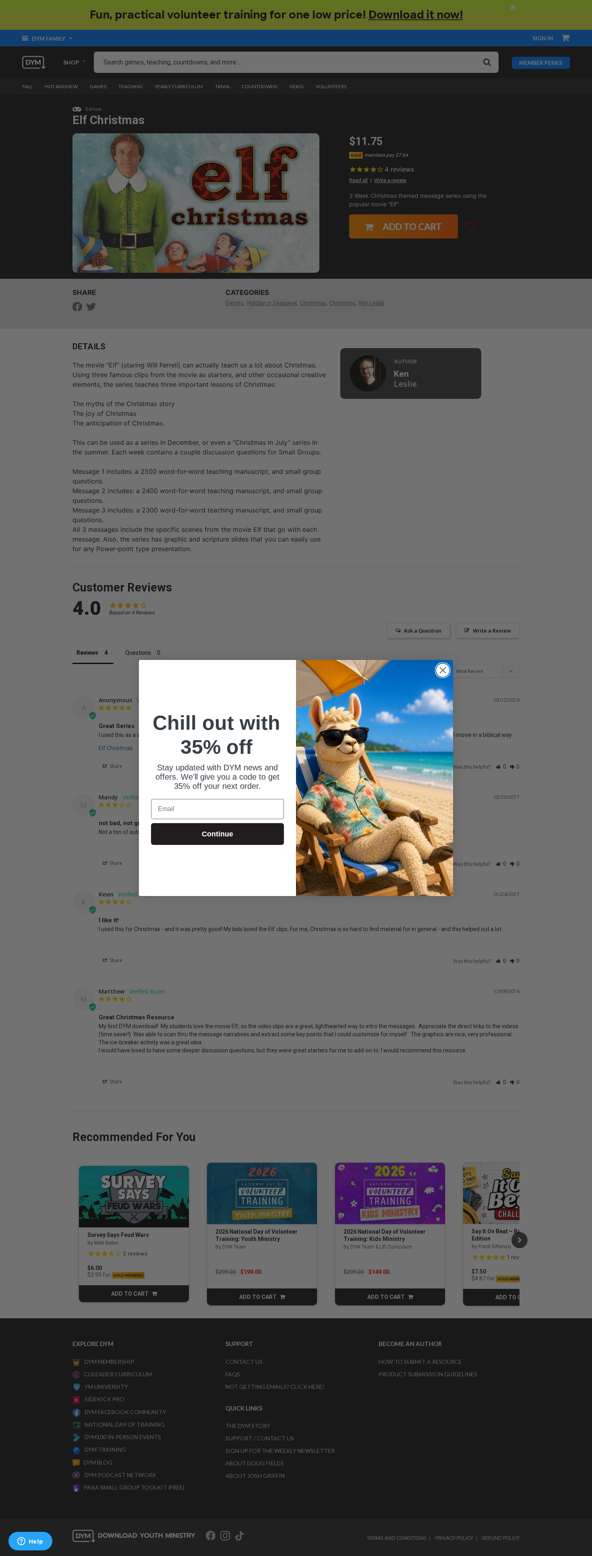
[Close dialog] (443, 670)
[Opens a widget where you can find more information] (30, 1542)
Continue (217, 834)
